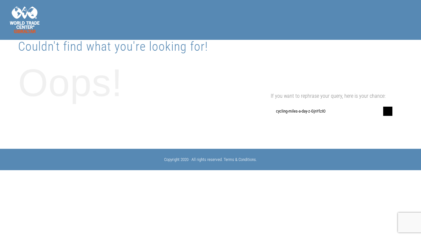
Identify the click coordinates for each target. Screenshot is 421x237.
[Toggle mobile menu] (408, 15)
